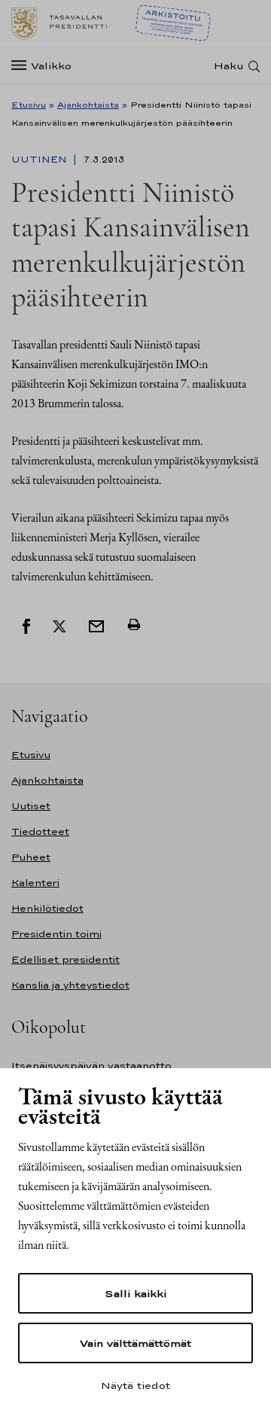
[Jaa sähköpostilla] (96, 624)
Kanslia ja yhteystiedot (70, 985)
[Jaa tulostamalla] (134, 624)
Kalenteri (35, 882)
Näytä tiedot (135, 1385)
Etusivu (28, 104)
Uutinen (40, 160)
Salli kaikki (135, 1293)
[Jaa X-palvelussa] (59, 624)
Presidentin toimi (56, 933)
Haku (229, 66)
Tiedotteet (40, 831)
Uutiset (30, 805)
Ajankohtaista (88, 104)
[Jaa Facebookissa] (26, 624)
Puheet (30, 857)
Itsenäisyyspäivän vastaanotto (91, 1065)
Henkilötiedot (47, 908)
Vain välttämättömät (135, 1343)
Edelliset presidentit (65, 959)
